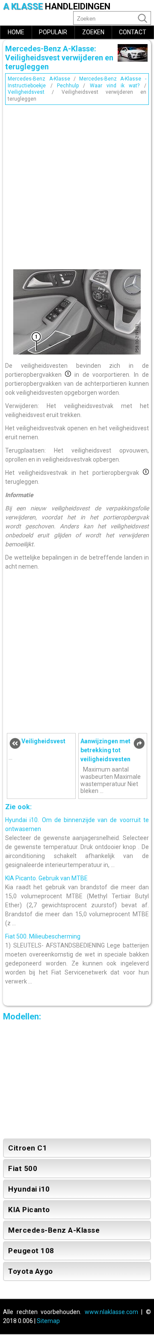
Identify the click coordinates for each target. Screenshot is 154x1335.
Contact (132, 32)
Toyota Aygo (30, 1271)
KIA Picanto (29, 1209)
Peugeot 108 (31, 1250)
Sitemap (48, 1320)
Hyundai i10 (29, 1189)
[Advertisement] (77, 185)
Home (16, 32)
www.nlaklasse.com (111, 1311)
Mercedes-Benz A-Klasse (39, 79)
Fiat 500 (22, 1168)
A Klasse (56, 6)
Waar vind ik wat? (115, 86)
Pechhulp (68, 86)
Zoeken (93, 32)
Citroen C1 (27, 1148)
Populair (53, 32)
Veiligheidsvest (26, 92)
